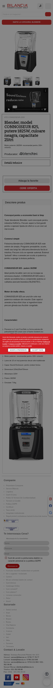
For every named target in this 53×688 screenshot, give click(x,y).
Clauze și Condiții (15, 344)
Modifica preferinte (18, 350)
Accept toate (37, 350)
